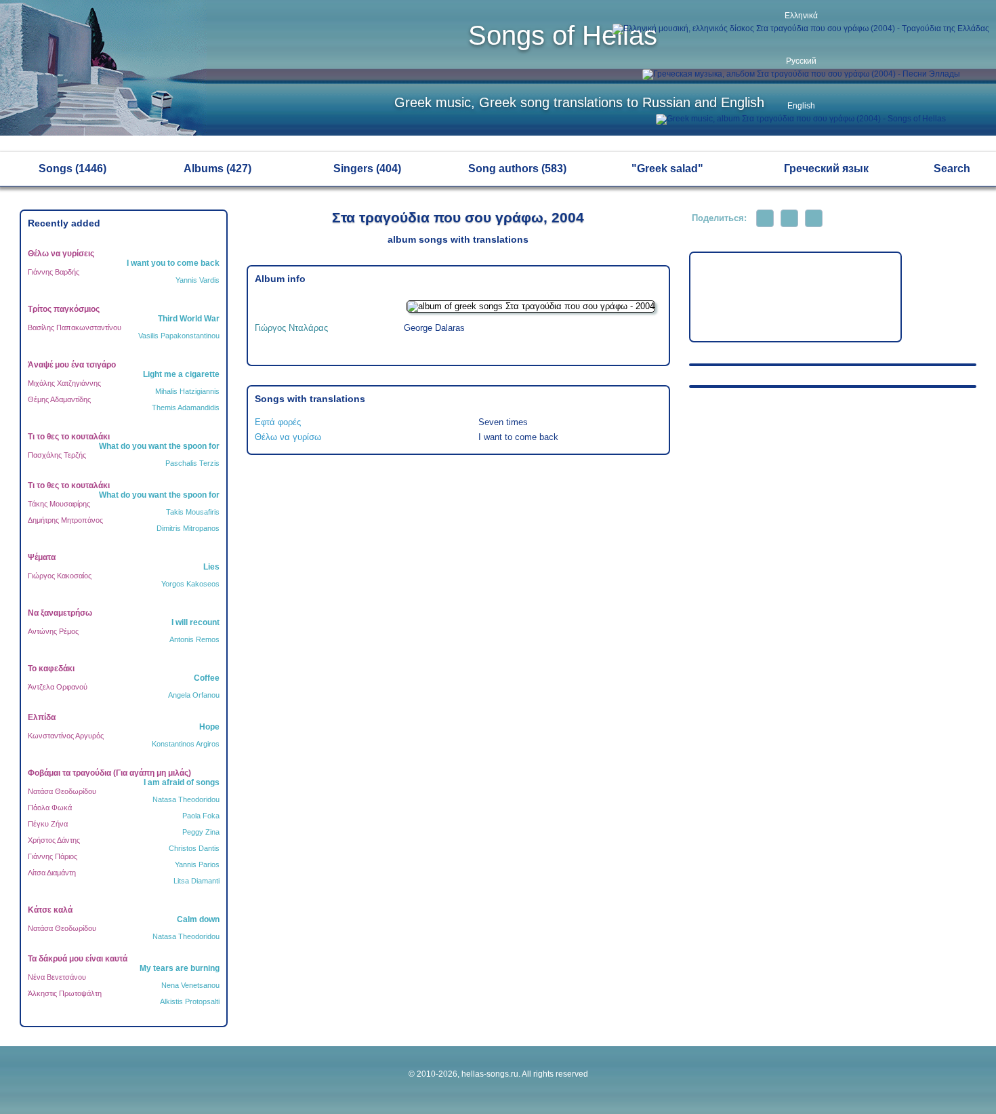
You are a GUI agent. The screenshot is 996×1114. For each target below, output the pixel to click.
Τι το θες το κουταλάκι (69, 436)
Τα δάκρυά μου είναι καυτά (77, 958)
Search (952, 168)
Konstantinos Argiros (186, 744)
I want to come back (518, 437)
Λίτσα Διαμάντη (52, 873)
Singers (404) (367, 168)
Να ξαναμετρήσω (60, 613)
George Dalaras (434, 328)
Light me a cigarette (181, 374)
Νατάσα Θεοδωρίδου (62, 791)
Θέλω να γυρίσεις (61, 253)
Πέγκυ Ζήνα (48, 824)
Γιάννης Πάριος (52, 856)
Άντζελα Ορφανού (57, 687)
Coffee (207, 678)
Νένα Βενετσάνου (57, 977)
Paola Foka (201, 816)
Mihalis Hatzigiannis (187, 391)
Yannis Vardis (197, 280)
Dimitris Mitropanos (188, 528)
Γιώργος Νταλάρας (291, 328)
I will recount (195, 622)
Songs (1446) (72, 168)
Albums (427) (217, 168)
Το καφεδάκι (51, 668)
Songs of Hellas (562, 35)
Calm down (198, 919)
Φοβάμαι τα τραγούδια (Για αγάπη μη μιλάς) (109, 773)
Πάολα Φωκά (50, 807)
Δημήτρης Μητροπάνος (65, 520)
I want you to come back (173, 263)
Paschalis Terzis (192, 463)
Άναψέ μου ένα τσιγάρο (72, 365)
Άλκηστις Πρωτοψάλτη (65, 993)
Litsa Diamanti (196, 881)
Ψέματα (42, 557)
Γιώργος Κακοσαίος (59, 576)
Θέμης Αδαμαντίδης (59, 399)
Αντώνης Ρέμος (53, 631)
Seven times (503, 422)
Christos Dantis (194, 848)
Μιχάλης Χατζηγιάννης (64, 383)
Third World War (189, 318)
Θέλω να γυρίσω (288, 437)
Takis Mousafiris (193, 512)
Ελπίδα (42, 717)
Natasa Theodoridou (186, 799)
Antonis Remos (194, 639)
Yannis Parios (197, 864)
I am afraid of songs (182, 782)
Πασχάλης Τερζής (57, 455)
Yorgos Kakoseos (190, 584)
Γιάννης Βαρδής (53, 272)
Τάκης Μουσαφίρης (59, 504)
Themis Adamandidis (186, 407)
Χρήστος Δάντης (54, 840)
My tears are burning (180, 968)
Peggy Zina (201, 832)
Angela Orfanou (194, 695)
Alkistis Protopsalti (190, 1001)
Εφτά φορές (278, 422)
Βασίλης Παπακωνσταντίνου (74, 327)
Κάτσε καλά (50, 910)
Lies (211, 567)
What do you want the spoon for (159, 446)
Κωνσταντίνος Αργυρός (66, 736)
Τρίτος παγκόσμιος (64, 309)
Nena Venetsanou (190, 985)
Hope (209, 727)
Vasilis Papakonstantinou (179, 336)
